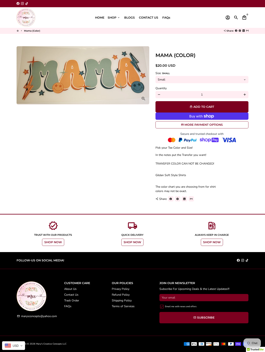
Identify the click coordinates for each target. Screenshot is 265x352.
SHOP (114, 17)
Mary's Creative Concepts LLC (51, 343)
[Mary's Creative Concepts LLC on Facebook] (18, 4)
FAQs (166, 17)
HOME (99, 17)
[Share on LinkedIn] (243, 30)
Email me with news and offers (180, 306)
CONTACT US (148, 17)
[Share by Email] (247, 30)
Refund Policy (121, 295)
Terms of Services (123, 306)
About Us (70, 289)
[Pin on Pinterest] (240, 30)
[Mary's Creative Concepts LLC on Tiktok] (26, 4)
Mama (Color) (32, 30)
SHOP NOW (53, 242)
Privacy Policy (120, 289)
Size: (162, 73)
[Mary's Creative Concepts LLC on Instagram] (22, 4)
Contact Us (71, 295)
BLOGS (129, 17)
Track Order (71, 300)
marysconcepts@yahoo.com (37, 316)
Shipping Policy (122, 300)
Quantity (161, 88)
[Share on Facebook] (236, 30)
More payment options (203, 125)
